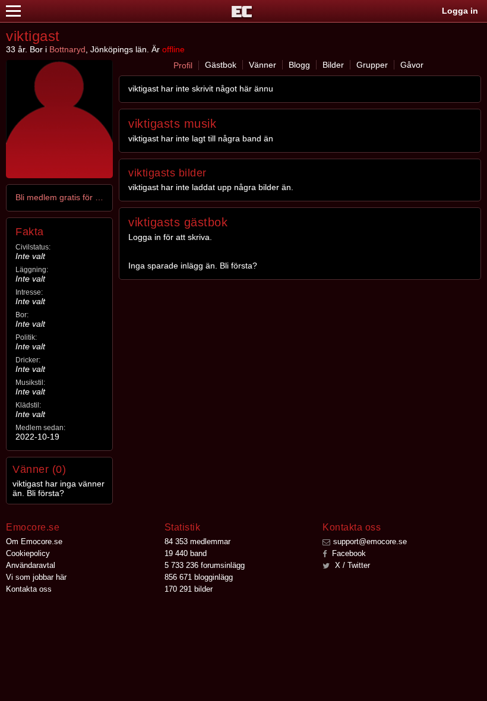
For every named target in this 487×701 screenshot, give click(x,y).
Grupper (372, 65)
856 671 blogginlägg (199, 577)
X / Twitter (351, 565)
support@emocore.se (370, 541)
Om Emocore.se (34, 541)
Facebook (348, 553)
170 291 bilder (189, 589)
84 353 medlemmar (197, 541)
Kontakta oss (29, 589)
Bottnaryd (67, 49)
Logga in (460, 10)
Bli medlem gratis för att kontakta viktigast (60, 197)
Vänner (262, 65)
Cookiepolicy (28, 553)
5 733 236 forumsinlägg (205, 565)
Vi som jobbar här (36, 577)
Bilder (333, 65)
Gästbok (220, 65)
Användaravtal (30, 565)
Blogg (299, 65)
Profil (182, 65)
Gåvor (411, 65)
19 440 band (186, 553)
